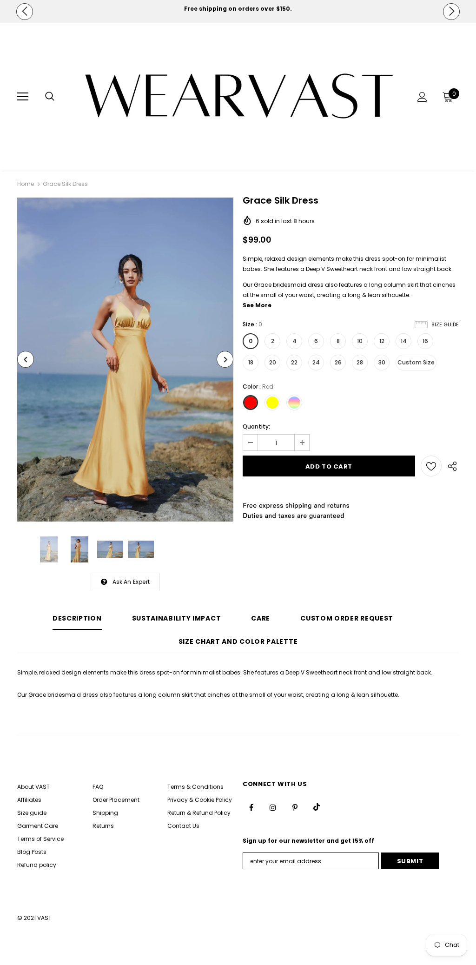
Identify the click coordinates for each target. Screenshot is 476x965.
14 (404, 341)
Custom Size (416, 362)
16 (425, 341)
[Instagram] (272, 807)
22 (294, 362)
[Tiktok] (316, 807)
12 (381, 341)
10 (360, 341)
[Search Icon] (49, 96)
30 (381, 362)
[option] (238, 9)
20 (272, 362)
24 (316, 362)
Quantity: (256, 426)
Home (25, 184)
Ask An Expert (131, 582)
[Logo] (239, 96)
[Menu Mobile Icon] (22, 96)
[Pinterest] (294, 807)
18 (250, 362)
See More (257, 305)
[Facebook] (251, 807)
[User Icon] (422, 97)
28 (360, 362)
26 (338, 362)
